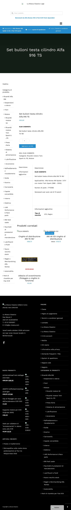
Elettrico (8, 203)
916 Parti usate (49, 461)
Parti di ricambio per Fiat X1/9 (8, 278)
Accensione (10, 164)
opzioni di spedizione (38, 29)
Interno (7, 198)
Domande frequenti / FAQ (51, 354)
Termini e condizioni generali (52, 318)
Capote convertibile (51, 441)
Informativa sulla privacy (51, 349)
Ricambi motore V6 (9, 120)
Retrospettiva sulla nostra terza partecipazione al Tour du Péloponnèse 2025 (15, 450)
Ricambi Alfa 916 (48, 375)
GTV (45, 214)
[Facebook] (4, 342)
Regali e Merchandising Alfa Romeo (54, 483)
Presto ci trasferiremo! (12, 444)
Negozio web (46, 363)
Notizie (44, 340)
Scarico (7, 182)
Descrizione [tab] (23, 167)
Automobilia (9, 271)
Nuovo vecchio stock (7, 251)
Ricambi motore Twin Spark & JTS (9, 133)
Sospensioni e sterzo (51, 379)
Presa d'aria (50, 403)
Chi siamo (45, 345)
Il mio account (47, 336)
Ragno (50, 214)
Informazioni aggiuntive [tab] (23, 173)
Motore (31, 158)
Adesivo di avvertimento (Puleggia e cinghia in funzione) (29, 278)
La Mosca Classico (48, 327)
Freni (6, 110)
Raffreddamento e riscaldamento (50, 422)
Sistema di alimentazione (55, 407)
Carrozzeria (9, 187)
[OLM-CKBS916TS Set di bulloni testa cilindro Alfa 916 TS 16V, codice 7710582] (29, 94)
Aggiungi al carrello (27, 146)
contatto (45, 323)
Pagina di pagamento (49, 314)
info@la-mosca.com (12, 325)
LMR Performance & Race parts (53, 455)
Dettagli (29, 260)
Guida (7, 178)
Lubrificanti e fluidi (51, 473)
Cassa (44, 309)
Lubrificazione (11, 159)
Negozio (44, 367)
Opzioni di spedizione (50, 358)
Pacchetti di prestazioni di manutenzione (10, 232)
